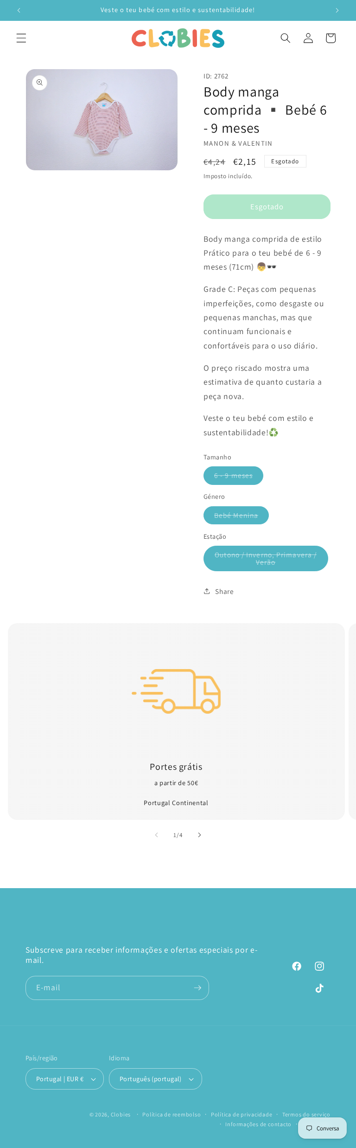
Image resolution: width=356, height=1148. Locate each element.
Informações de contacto (258, 1124)
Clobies (121, 1114)
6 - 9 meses (238, 477)
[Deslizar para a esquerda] (156, 835)
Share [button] (224, 591)
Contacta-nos (118, 928)
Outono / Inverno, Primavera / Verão (266, 560)
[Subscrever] (197, 988)
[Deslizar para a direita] (199, 835)
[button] (21, 38)
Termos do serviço (306, 1114)
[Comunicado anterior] (19, 10)
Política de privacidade (242, 1114)
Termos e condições (182, 928)
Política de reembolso (171, 1114)
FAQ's (78, 928)
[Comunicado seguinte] (337, 10)
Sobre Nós (43, 928)
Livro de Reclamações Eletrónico (276, 928)
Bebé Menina (241, 517)
